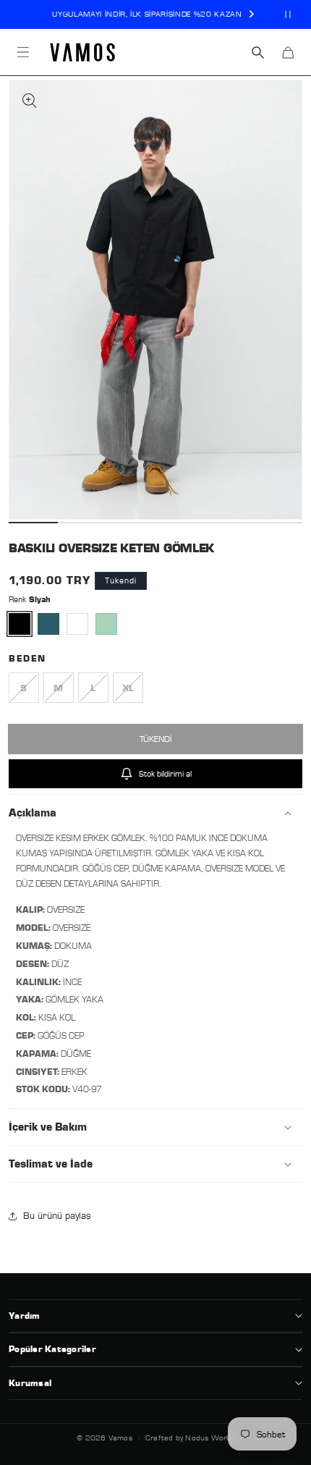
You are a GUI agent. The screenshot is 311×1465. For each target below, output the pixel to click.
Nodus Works (209, 1437)
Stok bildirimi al (165, 773)
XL (132, 692)
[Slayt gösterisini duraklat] (287, 14)
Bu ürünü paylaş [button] (57, 1215)
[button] (23, 52)
